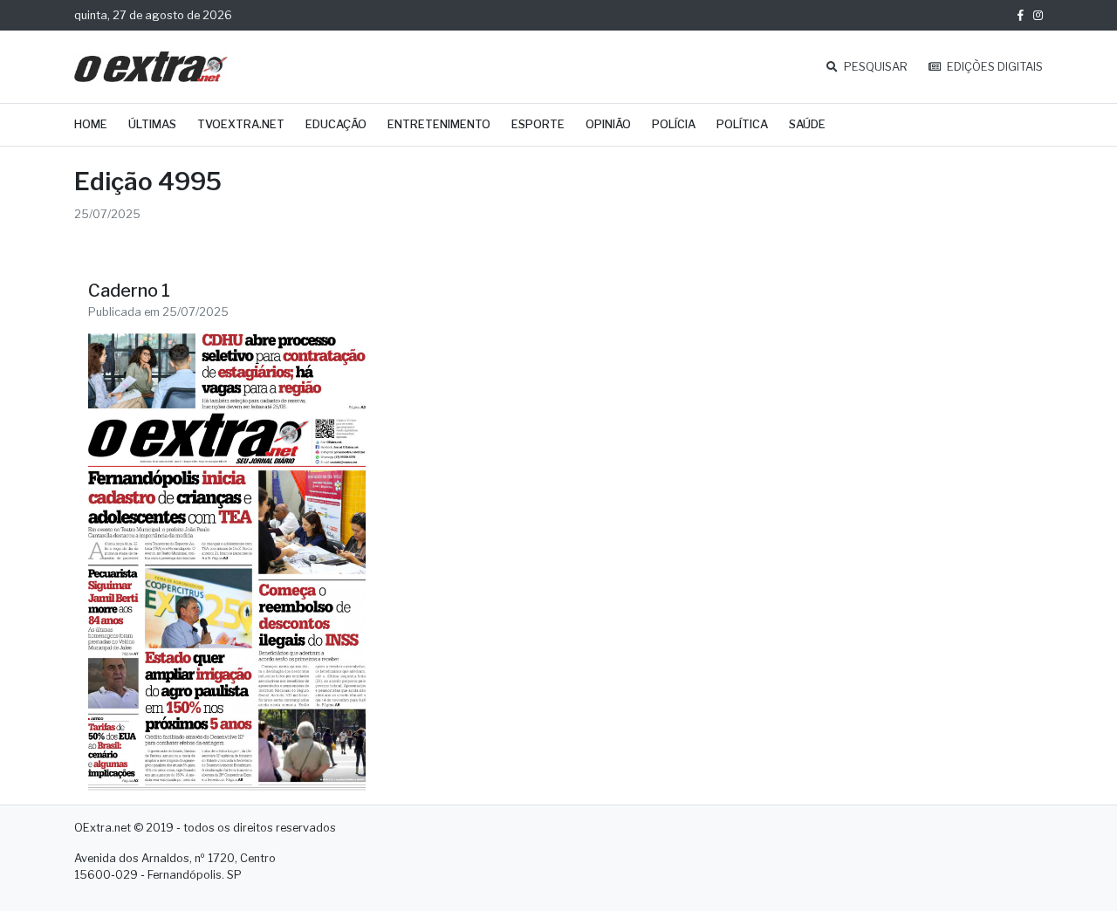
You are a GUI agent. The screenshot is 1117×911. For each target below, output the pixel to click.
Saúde (807, 124)
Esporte (538, 124)
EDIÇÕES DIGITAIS (993, 66)
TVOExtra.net (240, 124)
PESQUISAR (874, 66)
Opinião (608, 124)
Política (742, 124)
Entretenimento (438, 124)
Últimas (152, 124)
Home (90, 124)
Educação (336, 124)
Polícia (674, 124)
